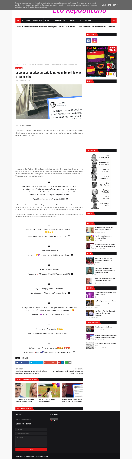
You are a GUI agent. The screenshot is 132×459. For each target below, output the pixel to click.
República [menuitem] (48, 20)
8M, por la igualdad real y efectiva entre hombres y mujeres (105, 294)
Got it (115, 5)
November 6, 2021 (63, 255)
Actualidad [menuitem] (26, 20)
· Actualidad (28, 26)
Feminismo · (102, 26)
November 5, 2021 (58, 199)
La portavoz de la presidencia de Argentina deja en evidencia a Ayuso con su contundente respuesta (105, 270)
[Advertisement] (49, 47)
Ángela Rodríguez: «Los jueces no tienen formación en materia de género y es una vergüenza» (105, 303)
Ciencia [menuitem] (80, 20)
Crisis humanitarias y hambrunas (103, 327)
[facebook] (88, 40)
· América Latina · (64, 26)
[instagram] (94, 40)
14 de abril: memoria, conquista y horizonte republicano (47, 400)
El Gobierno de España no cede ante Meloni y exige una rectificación (24, 400)
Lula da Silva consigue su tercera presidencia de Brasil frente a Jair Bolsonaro (104, 260)
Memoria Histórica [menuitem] (61, 20)
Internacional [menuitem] (37, 20)
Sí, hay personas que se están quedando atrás (105, 344)
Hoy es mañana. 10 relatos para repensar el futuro (58, 205)
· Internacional (37, 26)
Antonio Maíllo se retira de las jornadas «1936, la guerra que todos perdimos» (72, 400)
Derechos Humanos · (90, 26)
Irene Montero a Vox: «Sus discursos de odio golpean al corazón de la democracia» (105, 313)
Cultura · (80, 26)
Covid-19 (20, 26)
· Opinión (54, 26)
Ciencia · (73, 26)
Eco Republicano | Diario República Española (37, 456)
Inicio (17, 65)
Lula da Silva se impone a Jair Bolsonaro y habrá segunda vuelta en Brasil (105, 280)
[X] (101, 40)
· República (47, 26)
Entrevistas (111, 26)
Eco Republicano (21, 80)
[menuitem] (18, 20)
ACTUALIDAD (24, 65)
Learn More (106, 5)
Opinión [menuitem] (72, 20)
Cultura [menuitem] (88, 20)
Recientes (90, 223)
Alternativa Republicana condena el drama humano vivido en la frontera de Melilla (106, 336)
